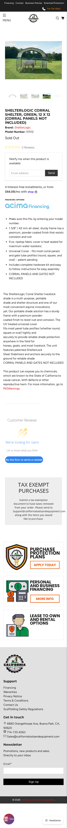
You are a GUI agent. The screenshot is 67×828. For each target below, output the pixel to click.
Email (7, 764)
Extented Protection (54, 3)
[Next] (56, 60)
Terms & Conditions (15, 700)
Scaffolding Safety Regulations (23, 709)
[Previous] (11, 60)
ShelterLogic (22, 127)
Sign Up (34, 781)
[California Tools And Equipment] (33, 18)
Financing (9, 3)
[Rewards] (9, 819)
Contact (20, 3)
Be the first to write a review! (24, 459)
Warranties (10, 692)
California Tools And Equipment (37, 799)
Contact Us (10, 705)
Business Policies (33, 3)
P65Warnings (11, 388)
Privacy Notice (12, 696)
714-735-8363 (53, 9)
